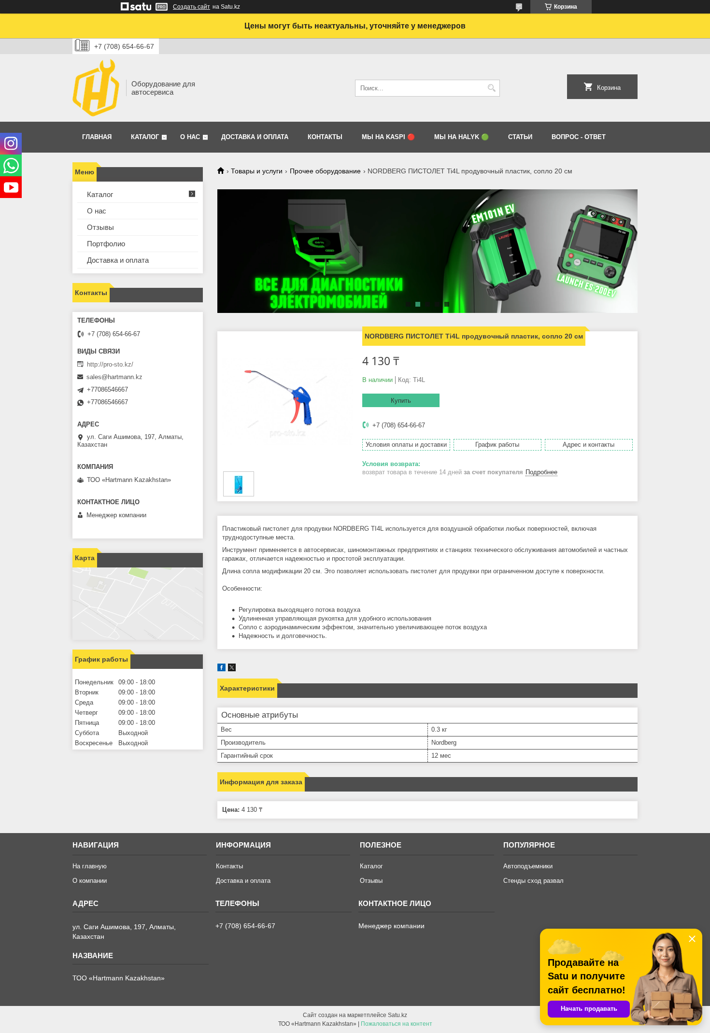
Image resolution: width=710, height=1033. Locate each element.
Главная (97, 137)
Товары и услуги (257, 171)
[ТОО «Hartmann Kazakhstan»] (95, 88)
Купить (401, 400)
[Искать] (491, 88)
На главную (89, 866)
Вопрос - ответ (579, 137)
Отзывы (100, 227)
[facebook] (221, 669)
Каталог (145, 137)
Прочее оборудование (325, 171)
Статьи (520, 137)
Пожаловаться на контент (396, 1023)
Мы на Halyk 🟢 (461, 137)
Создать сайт (191, 6)
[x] (232, 669)
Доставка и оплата (254, 137)
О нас (190, 137)
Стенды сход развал (533, 880)
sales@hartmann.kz (114, 377)
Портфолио (106, 244)
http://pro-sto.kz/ (110, 364)
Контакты (325, 137)
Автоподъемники (528, 866)
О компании (89, 880)
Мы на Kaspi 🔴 (388, 137)
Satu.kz (397, 1015)
